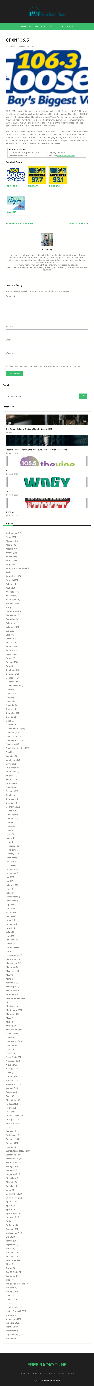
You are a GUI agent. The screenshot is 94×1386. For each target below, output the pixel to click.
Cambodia (11, 670)
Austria (9, 595)
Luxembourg (12, 955)
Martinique (11, 986)
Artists (9, 584)
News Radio (11, 1057)
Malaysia (10, 971)
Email (9, 340)
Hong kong (11, 850)
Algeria (9, 552)
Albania (9, 549)
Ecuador (10, 756)
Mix (7, 1002)
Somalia (9, 1186)
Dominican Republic (15, 748)
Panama (9, 1088)
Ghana (9, 810)
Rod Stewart (12, 1135)
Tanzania (10, 1252)
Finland (9, 787)
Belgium (9, 627)
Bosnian (10, 650)
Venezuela (11, 1323)
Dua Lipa (10, 752)
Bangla (9, 607)
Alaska (9, 545)
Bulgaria (10, 662)
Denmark (10, 732)
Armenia (10, 580)
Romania (10, 1139)
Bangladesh (11, 615)
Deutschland (12, 736)
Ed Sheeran (11, 760)
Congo (9, 709)
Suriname (10, 1225)
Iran (8, 877)
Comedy (10, 705)
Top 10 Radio (12, 1272)
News (8, 1049)
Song (8, 1190)
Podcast (10, 1104)
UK (7, 1303)
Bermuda (10, 631)
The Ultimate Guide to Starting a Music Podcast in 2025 (29, 429)
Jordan (9, 908)
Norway (9, 1069)
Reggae (9, 1131)
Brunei (9, 658)
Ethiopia (10, 783)
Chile (8, 689)
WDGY (9, 491)
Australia (10, 592)
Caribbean (11, 681)
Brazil (8, 654)
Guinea (9, 826)
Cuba (8, 721)
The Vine (9, 470)
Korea (8, 920)
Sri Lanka (10, 1217)
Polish (9, 1112)
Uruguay (10, 1315)
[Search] (83, 396)
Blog (8, 635)
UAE (8, 1295)
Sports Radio (12, 1213)
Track (8, 1280)
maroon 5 (10, 983)
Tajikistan (10, 1244)
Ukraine (9, 1307)
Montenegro (12, 1010)
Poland (9, 1108)
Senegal (9, 1166)
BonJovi (10, 646)
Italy (8, 893)
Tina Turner (11, 1260)
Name (9, 326)
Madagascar (12, 963)
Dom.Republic (12, 740)
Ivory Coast (11, 896)
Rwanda (9, 1147)
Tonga (9, 1268)
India (8, 861)
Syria (8, 1237)
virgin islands (12, 1334)
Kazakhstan (11, 912)
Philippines (11, 1100)
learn (8, 936)
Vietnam (10, 1330)
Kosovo (9, 924)
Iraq (8, 881)
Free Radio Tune (47, 1364)
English (9, 775)
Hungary (10, 853)
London (9, 951)
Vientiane (10, 1327)
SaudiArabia (11, 1162)
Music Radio (11, 1029)
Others (9, 1076)
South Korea (12, 1198)
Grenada (10, 818)
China (9, 693)
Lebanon (10, 939)
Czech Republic (13, 728)
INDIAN (9, 865)
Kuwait (9, 928)
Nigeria (9, 1065)
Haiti (8, 834)
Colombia (10, 701)
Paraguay (10, 1092)
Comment (11, 296)
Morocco (10, 1014)
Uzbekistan (11, 1319)
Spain (8, 1201)
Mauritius (10, 990)
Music (9, 1022)
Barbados (10, 619)
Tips (8, 1264)
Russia (9, 1143)
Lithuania (10, 947)
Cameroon (11, 674)
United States (12, 1311)
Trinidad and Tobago (15, 1284)
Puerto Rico (11, 1123)
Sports (9, 1205)
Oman (9, 1072)
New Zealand (12, 1045)
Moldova (10, 1006)
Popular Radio (12, 1115)
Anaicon (10, 556)
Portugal (10, 1119)
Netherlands (12, 1041)
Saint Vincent (12, 1158)
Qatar (8, 1127)
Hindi (8, 842)
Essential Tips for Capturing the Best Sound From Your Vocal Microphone (36, 450)
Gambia (9, 795)
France (9, 791)
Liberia (9, 943)
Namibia (10, 1033)
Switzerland (11, 1233)
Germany (10, 807)
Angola (9, 564)
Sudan (9, 1221)
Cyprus (9, 724)
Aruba (9, 588)
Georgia (9, 803)
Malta (8, 979)
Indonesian (11, 873)
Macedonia (11, 959)
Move (8, 1018)
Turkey (9, 1291)
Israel (8, 889)
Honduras (10, 846)
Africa (9, 537)
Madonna (10, 967)
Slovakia (10, 1178)
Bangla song (12, 611)
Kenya (9, 916)
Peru (8, 1096)
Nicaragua (11, 1061)
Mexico (9, 994)
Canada (9, 678)
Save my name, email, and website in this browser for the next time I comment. (45, 366)
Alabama (10, 541)
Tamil (8, 1248)
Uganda (9, 1299)
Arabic (9, 572)
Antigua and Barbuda (16, 568)
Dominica (10, 744)
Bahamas (10, 603)
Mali (8, 975)
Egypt (9, 764)
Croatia (9, 717)
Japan (9, 904)
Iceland (9, 857)
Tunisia (9, 1287)
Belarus (9, 623)
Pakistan (10, 1080)
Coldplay (10, 697)
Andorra (10, 560)
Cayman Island (13, 685)
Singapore (11, 1174)
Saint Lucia (11, 1155)
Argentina (10, 576)
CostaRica (11, 713)
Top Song (10, 1276)
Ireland (9, 885)
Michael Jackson (14, 998)
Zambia (9, 1338)
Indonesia (10, 869)
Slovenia (10, 1182)
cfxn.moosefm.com (66, 155)
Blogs (8, 638)
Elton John (11, 771)
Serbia (9, 1170)
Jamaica (10, 900)
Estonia (9, 779)
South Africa (12, 1194)
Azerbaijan (11, 599)
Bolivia (9, 642)
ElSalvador (11, 767)
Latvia (9, 932)
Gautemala (11, 799)
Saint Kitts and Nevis (16, 1151)
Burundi (9, 666)
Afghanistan (12, 533)
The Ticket (10, 512)
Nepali (9, 1037)
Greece (9, 814)
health (9, 838)
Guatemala (11, 822)
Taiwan (9, 1241)
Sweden (9, 1229)
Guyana (9, 830)
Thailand (10, 1256)
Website (9, 353)
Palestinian (11, 1084)
